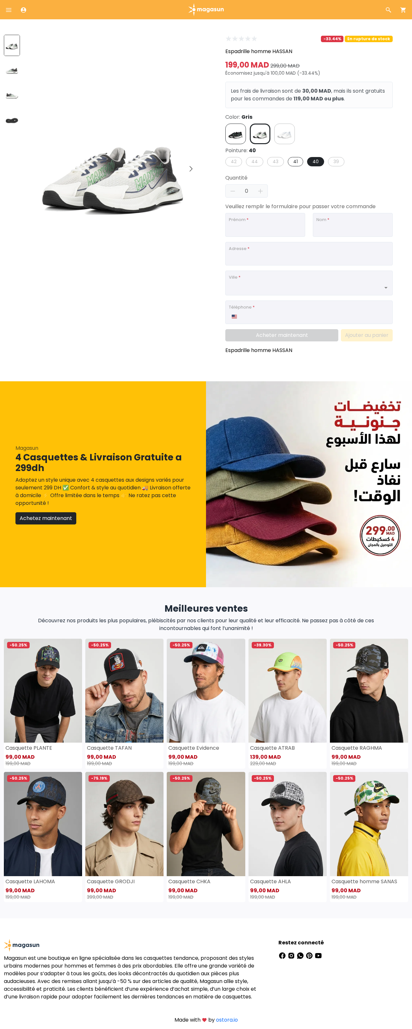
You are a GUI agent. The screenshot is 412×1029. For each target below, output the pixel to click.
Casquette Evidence (193, 748)
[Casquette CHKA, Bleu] (206, 824)
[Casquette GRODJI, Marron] (124, 824)
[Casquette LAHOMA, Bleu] (43, 824)
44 (254, 161)
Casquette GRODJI (111, 881)
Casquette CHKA (189, 881)
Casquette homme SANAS (364, 881)
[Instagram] (291, 955)
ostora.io (227, 1020)
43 (275, 161)
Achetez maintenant (46, 518)
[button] (191, 169)
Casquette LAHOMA (30, 881)
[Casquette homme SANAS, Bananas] (369, 824)
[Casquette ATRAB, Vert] (287, 691)
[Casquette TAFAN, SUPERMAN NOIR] (124, 691)
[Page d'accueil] (206, 9)
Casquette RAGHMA (357, 748)
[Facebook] (282, 955)
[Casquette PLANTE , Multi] (43, 691)
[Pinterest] (309, 955)
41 (295, 161)
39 (336, 161)
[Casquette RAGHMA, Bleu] (369, 691)
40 (316, 161)
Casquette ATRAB (272, 748)
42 (234, 161)
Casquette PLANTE (28, 748)
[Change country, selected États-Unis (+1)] (234, 316)
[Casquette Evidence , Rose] (206, 691)
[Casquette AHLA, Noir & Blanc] (287, 824)
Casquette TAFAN (109, 748)
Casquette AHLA (270, 881)
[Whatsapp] (300, 955)
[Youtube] (318, 955)
